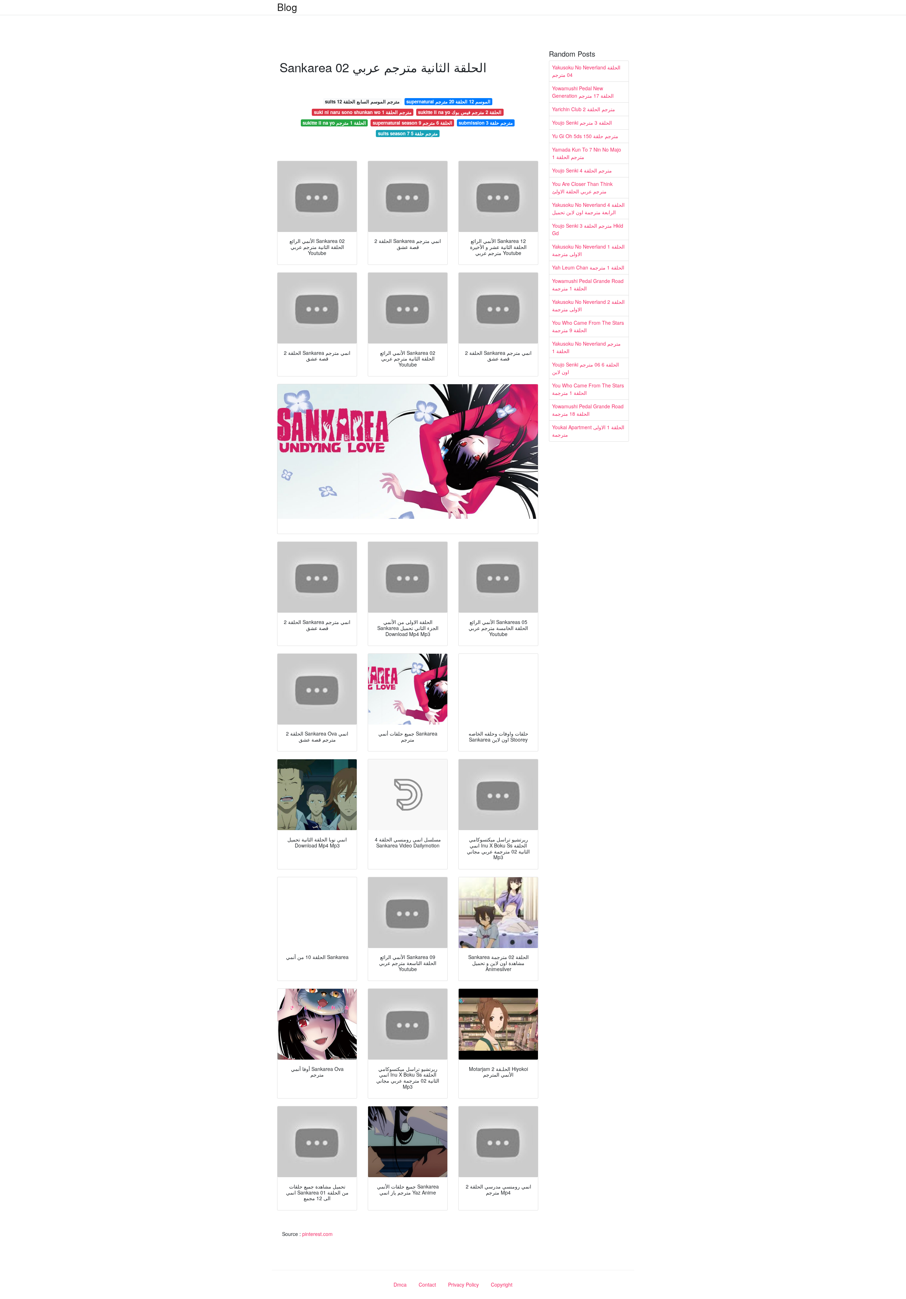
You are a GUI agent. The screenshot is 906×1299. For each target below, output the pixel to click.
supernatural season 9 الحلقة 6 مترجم (412, 122)
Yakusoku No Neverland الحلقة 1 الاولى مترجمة (588, 250)
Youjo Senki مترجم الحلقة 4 (582, 170)
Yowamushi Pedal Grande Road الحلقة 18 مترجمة (588, 410)
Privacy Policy (463, 1284)
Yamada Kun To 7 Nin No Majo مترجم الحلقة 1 (586, 153)
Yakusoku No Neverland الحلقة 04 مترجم (586, 71)
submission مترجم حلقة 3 (486, 122)
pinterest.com (317, 1233)
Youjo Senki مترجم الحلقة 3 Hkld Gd (587, 229)
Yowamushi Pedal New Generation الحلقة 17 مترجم (583, 92)
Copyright (501, 1284)
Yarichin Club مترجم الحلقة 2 (583, 109)
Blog (287, 6)
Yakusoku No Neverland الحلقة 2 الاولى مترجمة (588, 305)
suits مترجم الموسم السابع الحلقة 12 (362, 101)
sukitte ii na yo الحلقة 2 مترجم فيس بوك (459, 112)
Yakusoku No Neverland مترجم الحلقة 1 (586, 347)
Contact (427, 1284)
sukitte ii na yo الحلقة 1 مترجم (334, 122)
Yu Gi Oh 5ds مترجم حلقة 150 (585, 136)
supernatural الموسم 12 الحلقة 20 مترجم (448, 101)
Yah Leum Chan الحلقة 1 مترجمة (588, 267)
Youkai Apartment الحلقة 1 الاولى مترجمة (588, 431)
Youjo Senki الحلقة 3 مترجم (582, 122)
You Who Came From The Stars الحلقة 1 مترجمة (588, 389)
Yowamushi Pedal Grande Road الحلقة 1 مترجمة (588, 284)
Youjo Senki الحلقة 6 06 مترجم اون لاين (585, 368)
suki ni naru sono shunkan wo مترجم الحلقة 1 (363, 112)
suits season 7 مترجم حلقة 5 (408, 133)
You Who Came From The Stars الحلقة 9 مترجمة (588, 326)
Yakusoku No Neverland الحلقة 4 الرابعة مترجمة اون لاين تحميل (588, 208)
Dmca (400, 1284)
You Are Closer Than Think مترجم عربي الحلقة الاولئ (582, 187)
